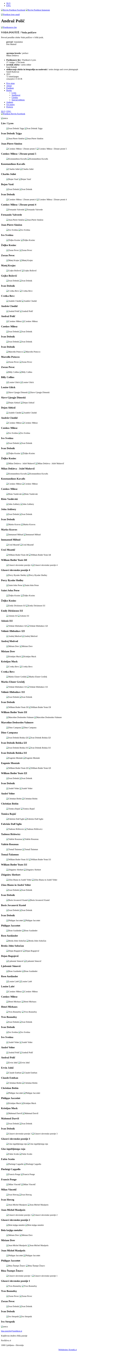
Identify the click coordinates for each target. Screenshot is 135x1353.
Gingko (15, 97)
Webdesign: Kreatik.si (67, 1350)
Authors (9, 102)
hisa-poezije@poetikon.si (11, 1331)
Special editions (18, 100)
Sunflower (16, 95)
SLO (8, 3)
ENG (8, 5)
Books (9, 90)
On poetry (10, 104)
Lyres (14, 93)
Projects (9, 107)
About (9, 86)
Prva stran (10, 83)
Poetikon (10, 88)
